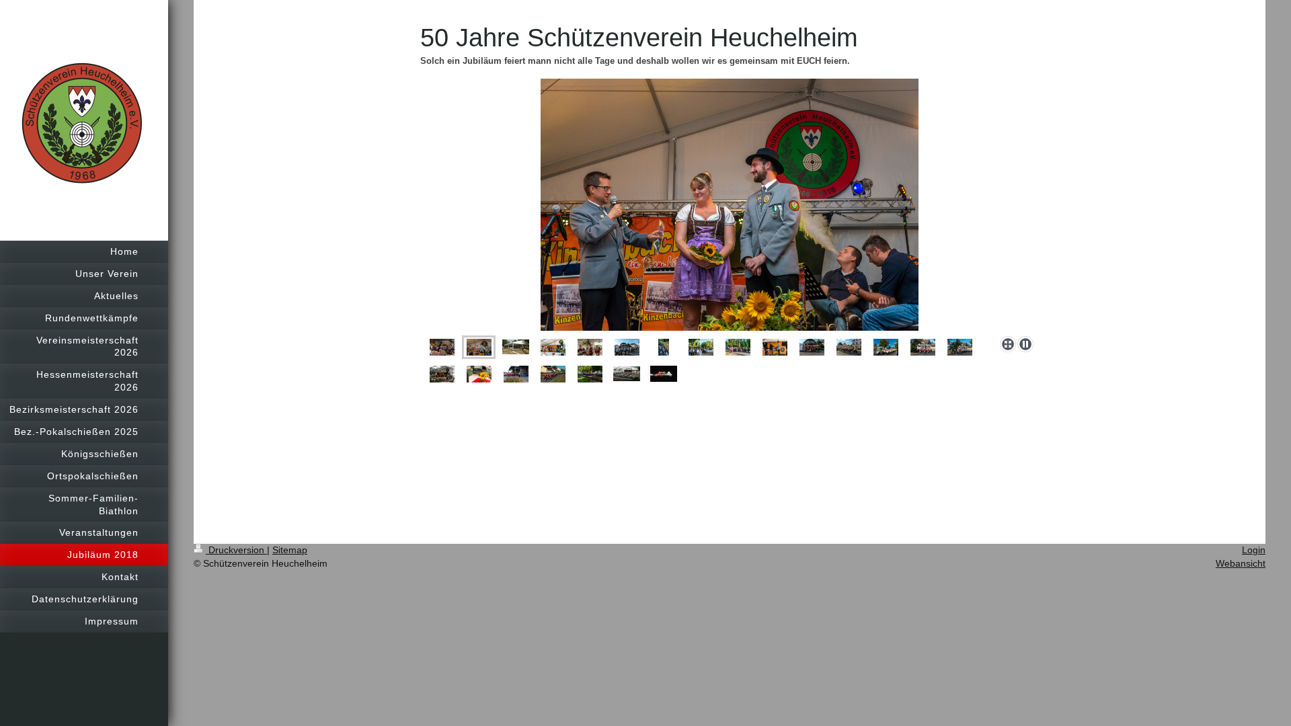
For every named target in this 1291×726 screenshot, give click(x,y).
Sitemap (289, 549)
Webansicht (1240, 563)
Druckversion (236, 549)
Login (1253, 549)
